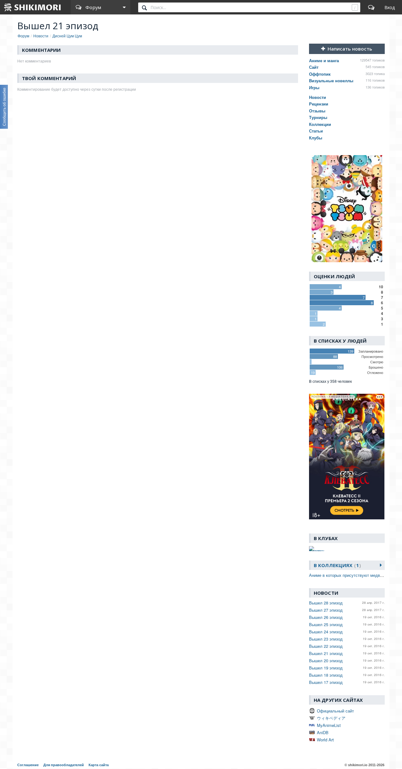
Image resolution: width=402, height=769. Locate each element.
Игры (314, 87)
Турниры (318, 117)
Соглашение (28, 765)
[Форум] (371, 7)
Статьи (316, 131)
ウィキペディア (331, 718)
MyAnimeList (329, 725)
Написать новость (350, 49)
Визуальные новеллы (331, 81)
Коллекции (320, 124)
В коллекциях (336, 565)
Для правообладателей (63, 765)
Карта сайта (99, 765)
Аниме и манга (324, 60)
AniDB (323, 732)
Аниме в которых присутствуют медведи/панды (354, 575)
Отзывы (317, 111)
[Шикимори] (33, 7)
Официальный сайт (335, 711)
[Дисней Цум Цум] (347, 208)
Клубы (315, 138)
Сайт (313, 67)
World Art (325, 740)
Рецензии (318, 104)
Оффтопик (320, 74)
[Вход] (389, 7)
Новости (317, 97)
